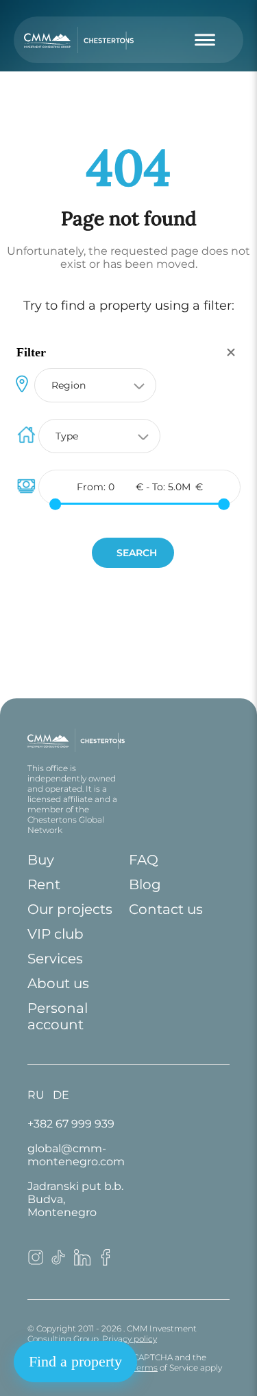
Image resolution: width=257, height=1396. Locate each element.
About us (58, 983)
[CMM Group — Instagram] (35, 1262)
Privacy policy (129, 1339)
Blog (145, 884)
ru (36, 1094)
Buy (40, 859)
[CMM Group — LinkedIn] (82, 1262)
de (61, 1094)
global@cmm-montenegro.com (76, 1155)
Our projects (69, 909)
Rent (43, 884)
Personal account (57, 1016)
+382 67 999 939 (70, 1123)
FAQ (143, 859)
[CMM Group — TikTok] (59, 1262)
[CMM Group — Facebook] (105, 1262)
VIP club (55, 934)
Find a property (75, 1361)
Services (55, 958)
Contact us (166, 909)
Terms (145, 1367)
